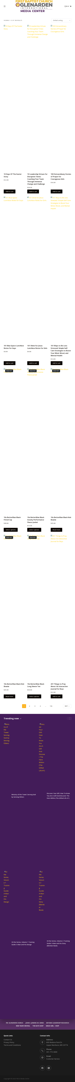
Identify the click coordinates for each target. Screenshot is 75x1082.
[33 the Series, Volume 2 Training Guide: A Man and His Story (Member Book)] (42, 943)
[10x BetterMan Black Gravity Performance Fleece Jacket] (37, 441)
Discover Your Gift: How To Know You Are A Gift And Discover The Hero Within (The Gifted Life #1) (58, 795)
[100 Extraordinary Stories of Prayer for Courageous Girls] (61, 97)
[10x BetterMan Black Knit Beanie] (61, 441)
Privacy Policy (9, 1042)
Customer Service (53, 1059)
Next (66, 706)
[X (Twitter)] (48, 1068)
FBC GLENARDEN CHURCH (14, 1023)
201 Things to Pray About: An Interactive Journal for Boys (59, 686)
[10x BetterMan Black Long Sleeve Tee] (37, 607)
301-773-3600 (51, 1052)
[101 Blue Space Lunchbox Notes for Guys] (14, 269)
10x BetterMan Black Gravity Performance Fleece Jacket (35, 519)
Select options (11, 530)
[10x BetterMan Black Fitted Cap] (14, 441)
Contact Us (8, 1039)
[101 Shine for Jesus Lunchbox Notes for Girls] (37, 269)
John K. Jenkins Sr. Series (34, 1023)
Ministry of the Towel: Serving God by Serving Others (24, 796)
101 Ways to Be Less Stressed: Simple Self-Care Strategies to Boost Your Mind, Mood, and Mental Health (61, 351)
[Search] (65, 6)
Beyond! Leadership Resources (57, 1023)
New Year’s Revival (23, 1026)
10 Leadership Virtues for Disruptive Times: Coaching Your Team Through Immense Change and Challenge (37, 179)
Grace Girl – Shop (52, 1026)
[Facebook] (42, 1068)
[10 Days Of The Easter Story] (14, 97)
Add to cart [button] (9, 191)
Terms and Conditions (12, 1045)
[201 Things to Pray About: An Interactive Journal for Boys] (61, 607)
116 (51, 706)
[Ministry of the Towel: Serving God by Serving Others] (7, 796)
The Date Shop (38, 1026)
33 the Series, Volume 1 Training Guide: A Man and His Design (23, 943)
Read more (56, 530)
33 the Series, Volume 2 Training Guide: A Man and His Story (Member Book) (58, 943)
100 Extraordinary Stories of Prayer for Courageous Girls (61, 176)
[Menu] (4, 6)
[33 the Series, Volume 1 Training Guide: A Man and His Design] (7, 943)
